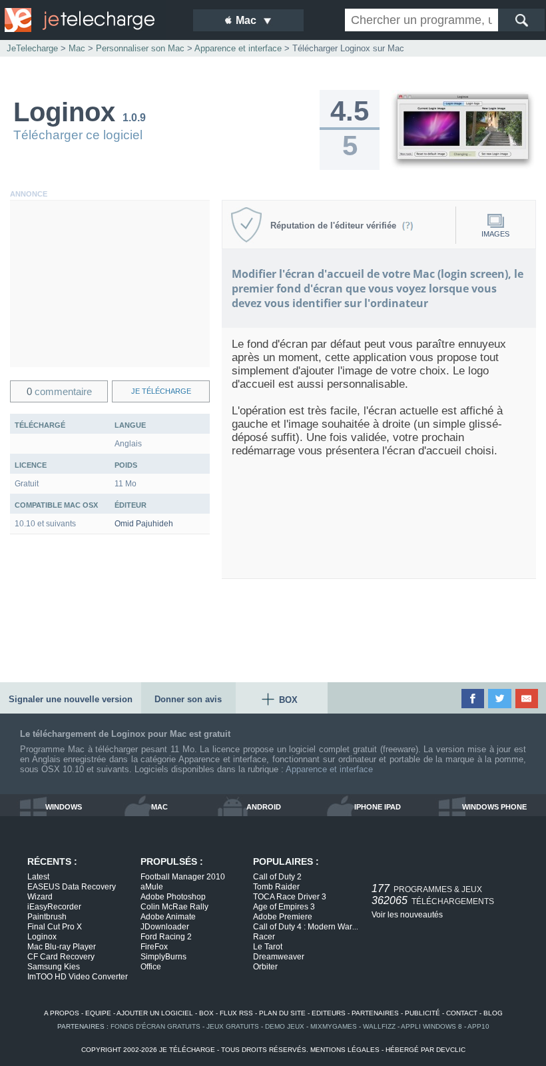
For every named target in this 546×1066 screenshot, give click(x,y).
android (263, 807)
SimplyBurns (163, 956)
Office (150, 966)
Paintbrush (47, 916)
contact (461, 1013)
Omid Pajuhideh (144, 523)
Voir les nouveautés (407, 914)
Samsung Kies (53, 966)
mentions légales (345, 1049)
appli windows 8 (431, 1026)
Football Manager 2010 (182, 876)
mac (159, 807)
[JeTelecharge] (90, 20)
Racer (264, 936)
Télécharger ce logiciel (77, 135)
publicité (422, 1013)
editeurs (329, 1013)
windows (63, 807)
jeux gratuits (232, 1026)
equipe (98, 1013)
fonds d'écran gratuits (155, 1026)
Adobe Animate (168, 916)
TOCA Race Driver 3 (289, 896)
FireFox (154, 946)
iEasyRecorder (54, 906)
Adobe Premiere (282, 916)
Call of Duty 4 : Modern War (305, 926)
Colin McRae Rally (174, 906)
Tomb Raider (276, 886)
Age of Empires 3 (284, 906)
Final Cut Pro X (54, 926)
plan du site (282, 1013)
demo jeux (284, 1026)
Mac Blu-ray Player (61, 946)
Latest (38, 876)
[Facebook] (473, 698)
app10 (478, 1026)
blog (493, 1013)
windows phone (494, 807)
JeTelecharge (32, 48)
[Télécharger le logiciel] (463, 167)
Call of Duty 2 (277, 876)
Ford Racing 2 (166, 936)
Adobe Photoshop (173, 896)
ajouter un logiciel (155, 1013)
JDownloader (164, 926)
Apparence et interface (329, 769)
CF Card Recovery (61, 956)
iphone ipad (377, 807)
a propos (61, 1013)
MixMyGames (333, 1026)
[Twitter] (500, 698)
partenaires (375, 1013)
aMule (151, 886)
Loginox (42, 936)
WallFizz (379, 1026)
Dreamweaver (278, 956)
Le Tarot (267, 946)
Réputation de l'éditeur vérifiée (336, 226)
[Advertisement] (110, 284)
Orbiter (265, 966)
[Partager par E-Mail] (527, 698)
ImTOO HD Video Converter (77, 976)
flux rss (236, 1013)
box (206, 1013)
